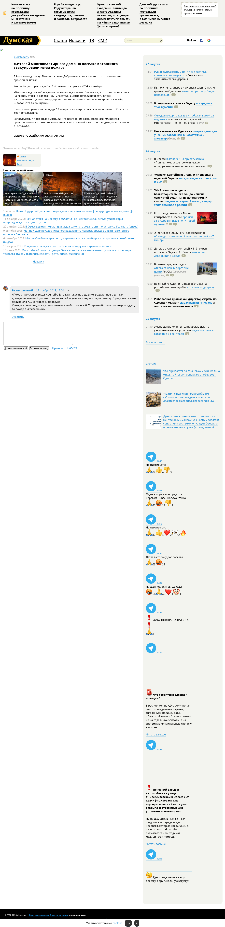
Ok (128, 923)
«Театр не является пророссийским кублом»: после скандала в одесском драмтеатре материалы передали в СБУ (188, 397)
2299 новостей (24, 160)
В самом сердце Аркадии (170, 264)
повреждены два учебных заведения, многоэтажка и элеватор (185, 134)
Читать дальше (156, 734)
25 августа (153, 319)
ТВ (91, 40)
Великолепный (22, 290)
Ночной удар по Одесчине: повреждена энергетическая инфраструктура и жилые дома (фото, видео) (70, 213)
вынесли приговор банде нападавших (184, 93)
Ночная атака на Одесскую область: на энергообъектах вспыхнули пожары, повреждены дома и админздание (63, 220)
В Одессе (160, 159)
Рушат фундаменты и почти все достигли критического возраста (180, 73)
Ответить (18, 317)
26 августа (153, 151)
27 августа (153, 64)
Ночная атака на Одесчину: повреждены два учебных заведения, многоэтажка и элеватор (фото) (28, 13)
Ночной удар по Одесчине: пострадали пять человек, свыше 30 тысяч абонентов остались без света (66, 232)
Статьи (60, 40)
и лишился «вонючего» (184, 304)
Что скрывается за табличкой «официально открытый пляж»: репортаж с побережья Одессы (191, 374)
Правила (57, 348)
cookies (117, 923)
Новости (77, 40)
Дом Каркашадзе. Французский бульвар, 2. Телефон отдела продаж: (200, 10)
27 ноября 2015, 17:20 (50, 290)
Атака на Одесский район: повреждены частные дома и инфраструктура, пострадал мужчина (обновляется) (100, 198)
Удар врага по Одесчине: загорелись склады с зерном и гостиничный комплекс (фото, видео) (21, 198)
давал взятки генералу (196, 302)
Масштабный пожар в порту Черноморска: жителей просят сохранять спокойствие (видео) (68, 240)
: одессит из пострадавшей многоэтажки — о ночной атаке (179, 121)
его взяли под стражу (200, 287)
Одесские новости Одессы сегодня (48, 915)
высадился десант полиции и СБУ (185, 180)
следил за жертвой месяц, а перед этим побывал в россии (183, 203)
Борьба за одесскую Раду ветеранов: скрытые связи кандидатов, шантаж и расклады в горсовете (70, 12)
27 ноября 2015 (21, 56)
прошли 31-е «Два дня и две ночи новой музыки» (174, 220)
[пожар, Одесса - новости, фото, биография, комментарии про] (9, 165)
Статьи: (151, 364)
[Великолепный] (5, 289)
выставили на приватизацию (185, 159)
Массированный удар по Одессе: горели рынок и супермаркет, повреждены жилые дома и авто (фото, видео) (62, 198)
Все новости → (155, 342)
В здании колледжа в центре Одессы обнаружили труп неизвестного (68, 246)
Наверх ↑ (38, 261)
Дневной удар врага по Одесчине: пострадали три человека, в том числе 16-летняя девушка (155, 13)
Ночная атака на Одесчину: (173, 131)
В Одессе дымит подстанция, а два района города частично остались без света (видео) (81, 226)
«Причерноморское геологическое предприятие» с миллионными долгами (180, 164)
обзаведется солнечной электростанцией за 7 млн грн (184, 238)
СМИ (102, 40)
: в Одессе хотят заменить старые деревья (179, 77)
